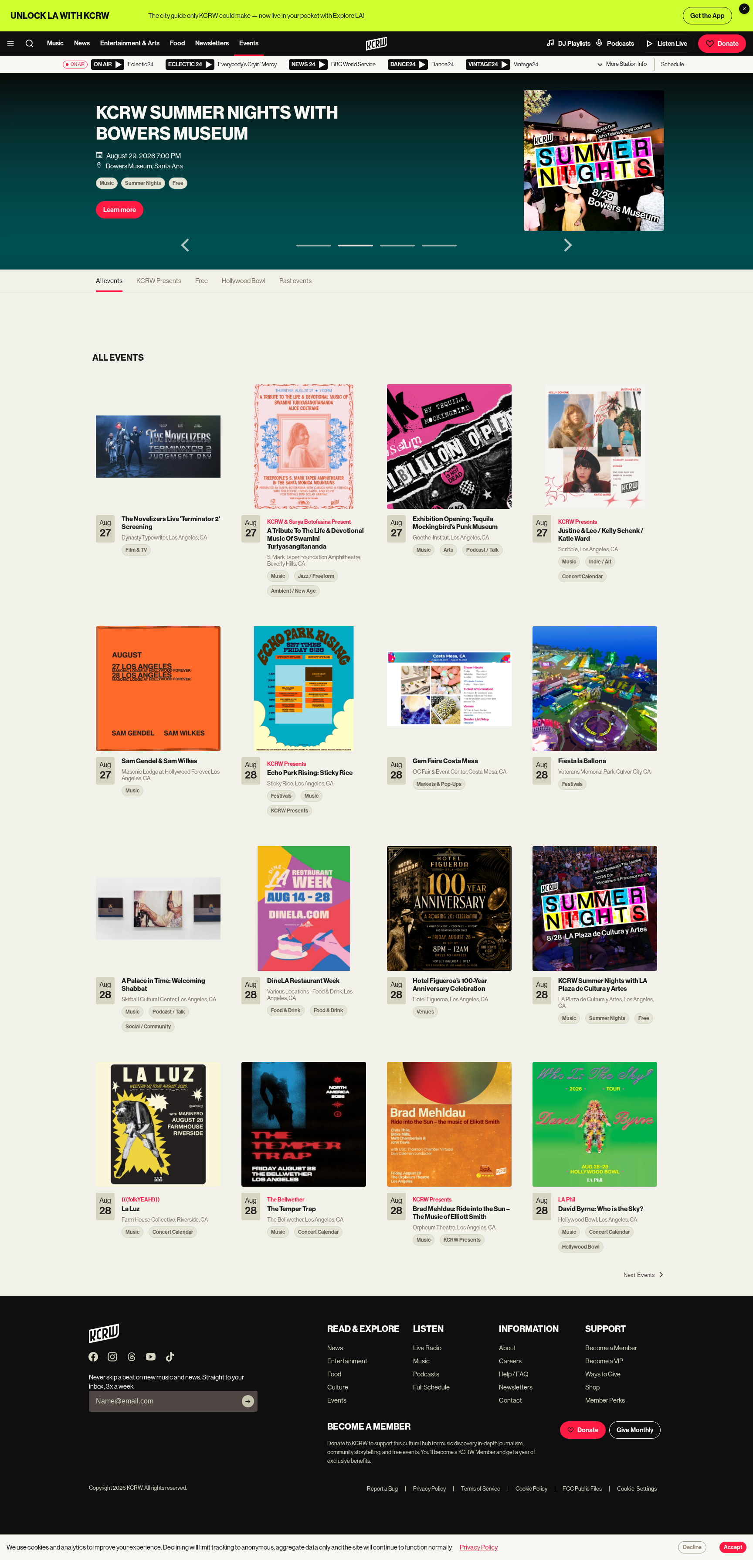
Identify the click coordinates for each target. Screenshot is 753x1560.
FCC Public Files (578, 1488)
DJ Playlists (574, 44)
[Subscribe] (248, 1401)
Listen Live (672, 44)
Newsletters (212, 43)
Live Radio (427, 1348)
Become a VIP (604, 1361)
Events (248, 43)
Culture (337, 1387)
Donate (728, 44)
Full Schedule (431, 1387)
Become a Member (611, 1348)
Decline (692, 1547)
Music (55, 43)
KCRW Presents (158, 280)
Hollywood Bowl (243, 280)
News (82, 43)
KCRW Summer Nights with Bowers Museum (217, 123)
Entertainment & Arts (129, 43)
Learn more (119, 210)
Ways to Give (603, 1374)
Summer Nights (143, 183)
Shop (592, 1387)
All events (109, 280)
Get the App (707, 16)
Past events (295, 280)
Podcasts (620, 44)
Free (178, 183)
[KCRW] (104, 1341)
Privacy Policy (425, 1488)
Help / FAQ (514, 1374)
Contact (510, 1400)
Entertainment (347, 1361)
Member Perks (605, 1400)
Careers (510, 1361)
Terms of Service (476, 1488)
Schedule (672, 64)
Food (177, 43)
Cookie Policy (527, 1488)
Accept (733, 1547)
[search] (32, 43)
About (507, 1348)
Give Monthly (635, 1430)
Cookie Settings (637, 1488)
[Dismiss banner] (744, 8)
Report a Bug (382, 1488)
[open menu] (13, 43)
